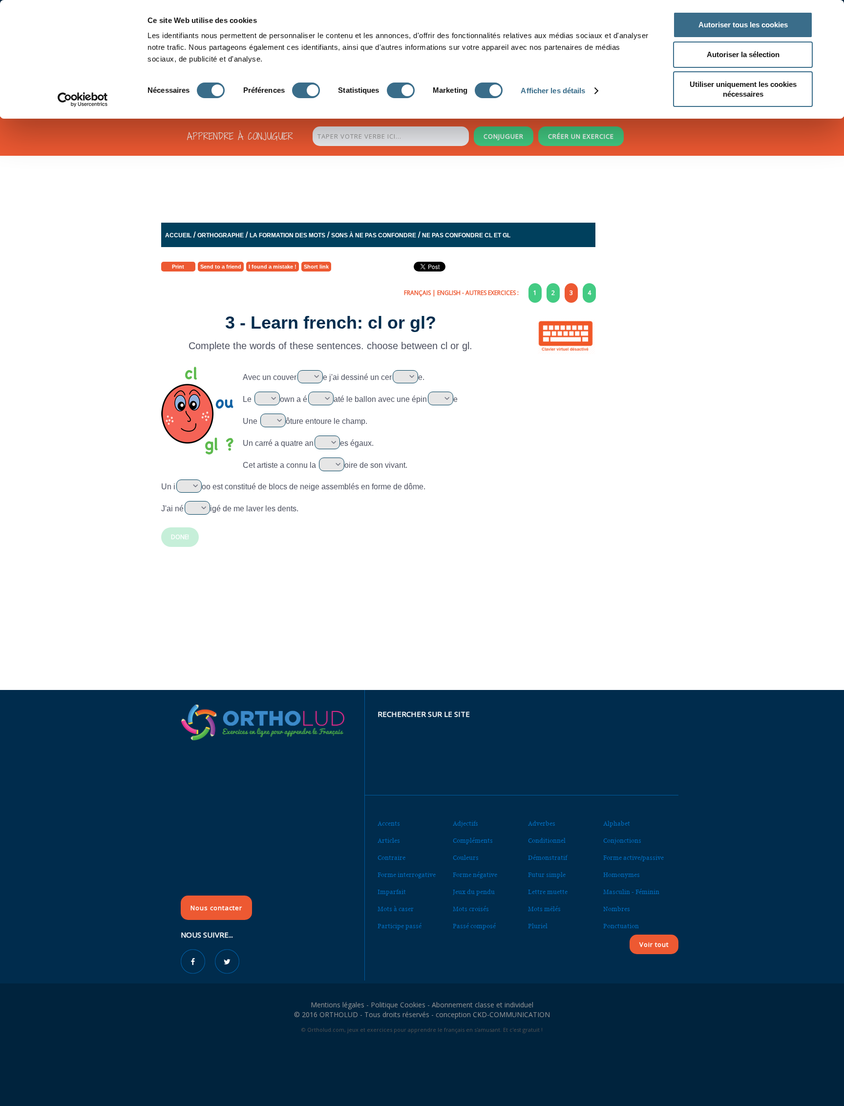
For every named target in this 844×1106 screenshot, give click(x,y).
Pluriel (538, 926)
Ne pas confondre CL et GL (466, 235)
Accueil (178, 235)
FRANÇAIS (417, 293)
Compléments (473, 840)
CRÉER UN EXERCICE (581, 136)
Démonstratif (547, 858)
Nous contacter (216, 907)
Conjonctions (622, 840)
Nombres (616, 909)
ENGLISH (449, 293)
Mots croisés (471, 909)
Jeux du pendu (474, 892)
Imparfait (392, 892)
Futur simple (547, 875)
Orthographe (220, 235)
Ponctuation (621, 926)
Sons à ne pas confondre (373, 235)
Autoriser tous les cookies (743, 25)
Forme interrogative (407, 875)
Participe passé (400, 926)
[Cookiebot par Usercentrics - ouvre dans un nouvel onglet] (83, 99)
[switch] (306, 90)
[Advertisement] (398, 187)
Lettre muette (548, 892)
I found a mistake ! (272, 267)
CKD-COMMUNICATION (511, 1014)
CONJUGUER (504, 136)
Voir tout (654, 944)
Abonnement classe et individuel (482, 1004)
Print (178, 267)
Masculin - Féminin (631, 892)
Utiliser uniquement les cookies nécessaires (743, 89)
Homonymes (621, 875)
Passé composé (474, 926)
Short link (316, 267)
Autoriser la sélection (743, 54)
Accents (389, 823)
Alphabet (616, 823)
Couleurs (466, 858)
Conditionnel (547, 840)
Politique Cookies (398, 1004)
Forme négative (475, 875)
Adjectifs (465, 823)
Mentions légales (337, 1004)
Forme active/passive (633, 858)
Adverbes (541, 823)
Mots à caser (396, 909)
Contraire (391, 858)
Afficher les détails (553, 90)
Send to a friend (220, 267)
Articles (389, 840)
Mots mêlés (544, 909)
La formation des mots (287, 235)
